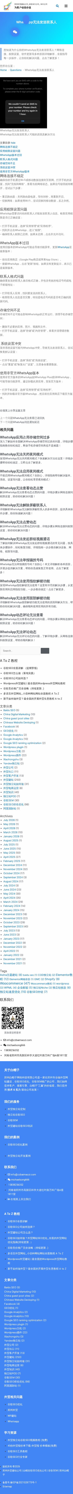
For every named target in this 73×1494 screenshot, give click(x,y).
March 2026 (10, 832)
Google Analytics (13, 734)
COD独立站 (46, 975)
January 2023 (11, 938)
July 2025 (9, 844)
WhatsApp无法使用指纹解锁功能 (25, 581)
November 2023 (12, 918)
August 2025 (10, 840)
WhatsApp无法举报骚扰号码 (21, 560)
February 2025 (11, 861)
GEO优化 (8, 730)
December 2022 (12, 942)
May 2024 (9, 893)
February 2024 (11, 905)
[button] (57, 6)
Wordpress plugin (13, 747)
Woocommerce (15, 983)
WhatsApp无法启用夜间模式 (21, 471)
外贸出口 (8, 771)
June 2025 (9, 848)
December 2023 (12, 914)
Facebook (9, 726)
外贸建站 (8, 779)
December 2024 (12, 865)
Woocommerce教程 (43, 983)
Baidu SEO (9, 710)
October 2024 (11, 873)
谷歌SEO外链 (37, 992)
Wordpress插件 (12, 755)
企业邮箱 (25, 987)
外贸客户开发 (11, 775)
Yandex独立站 (11, 763)
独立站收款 (62, 987)
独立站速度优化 (13, 992)
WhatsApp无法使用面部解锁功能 (25, 598)
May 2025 (9, 852)
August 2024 (10, 881)
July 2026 (9, 820)
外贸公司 (8, 767)
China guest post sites (16, 718)
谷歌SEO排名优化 (13, 804)
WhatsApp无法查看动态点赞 (21, 488)
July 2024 (9, 885)
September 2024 (13, 877)
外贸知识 (8, 792)
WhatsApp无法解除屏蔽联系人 (23, 505)
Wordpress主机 (12, 751)
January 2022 (11, 955)
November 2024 (12, 869)
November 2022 (12, 946)
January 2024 (11, 910)
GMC (39, 979)
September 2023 (13, 926)
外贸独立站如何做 (13, 784)
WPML (10, 987)
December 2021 (12, 959)
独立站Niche (42, 987)
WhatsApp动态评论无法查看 (21, 615)
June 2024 (9, 889)
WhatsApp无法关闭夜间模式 (21, 454)
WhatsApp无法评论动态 (18, 632)
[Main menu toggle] (66, 6)
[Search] (45, 651)
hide (13, 142)
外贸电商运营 (11, 788)
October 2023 (11, 922)
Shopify (52, 979)
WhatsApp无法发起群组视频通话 (25, 539)
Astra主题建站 (11, 975)
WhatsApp (63, 247)
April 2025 (9, 857)
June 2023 (9, 934)
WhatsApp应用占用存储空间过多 (25, 437)
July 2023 (9, 930)
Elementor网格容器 (22, 979)
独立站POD (9, 796)
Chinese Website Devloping (19, 722)
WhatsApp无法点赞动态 (18, 522)
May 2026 (9, 824)
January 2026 (11, 836)
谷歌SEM (8, 800)
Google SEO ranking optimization (22, 743)
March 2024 (10, 901)
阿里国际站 (9, 808)
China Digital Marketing (16, 714)
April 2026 (9, 828)
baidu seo (30, 974)
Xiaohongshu (11, 759)
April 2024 (9, 897)
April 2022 (9, 951)
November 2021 (12, 963)
